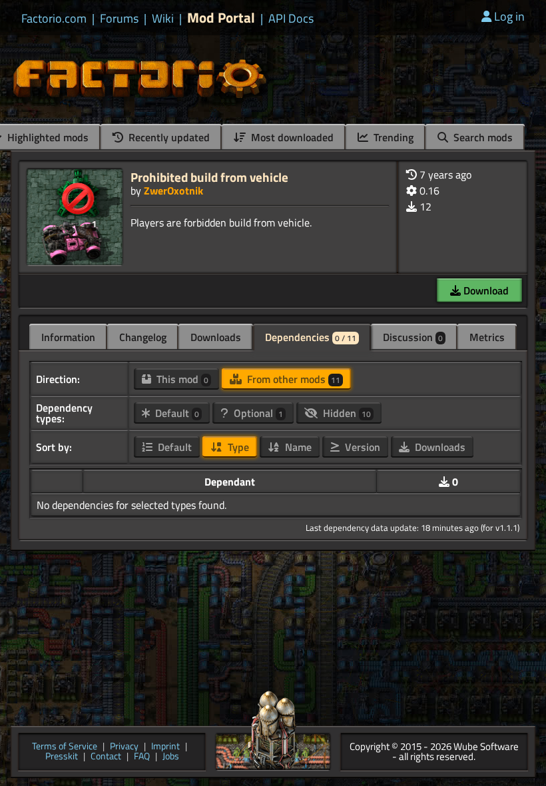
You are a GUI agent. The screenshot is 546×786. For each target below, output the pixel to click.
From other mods (292, 379)
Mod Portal (221, 18)
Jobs (170, 757)
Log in (509, 16)
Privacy (124, 747)
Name (297, 447)
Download (485, 290)
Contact (106, 757)
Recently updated (168, 137)
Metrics (487, 337)
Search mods (482, 137)
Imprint (165, 747)
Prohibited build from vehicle (209, 177)
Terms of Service (64, 747)
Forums (119, 19)
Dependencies (310, 337)
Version (361, 447)
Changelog (142, 337)
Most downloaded (291, 137)
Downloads (215, 337)
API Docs (291, 19)
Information (68, 337)
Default (175, 413)
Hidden (345, 413)
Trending (392, 137)
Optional (257, 413)
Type (237, 447)
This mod (181, 379)
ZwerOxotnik (173, 190)
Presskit (61, 757)
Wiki (163, 19)
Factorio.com (54, 19)
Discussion (413, 337)
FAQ (142, 757)
